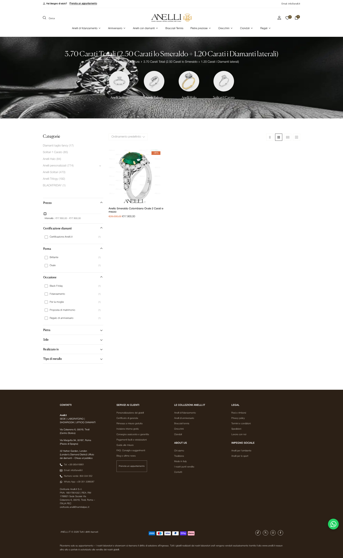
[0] (287, 19)
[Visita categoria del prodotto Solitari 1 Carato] (223, 81)
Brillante (54, 257)
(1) (64, 185)
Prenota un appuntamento (83, 3)
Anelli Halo (189, 97)
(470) (62, 172)
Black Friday (56, 286)
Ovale (53, 265)
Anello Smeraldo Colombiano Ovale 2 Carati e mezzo (136, 210)
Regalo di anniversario (61, 318)
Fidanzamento (57, 294)
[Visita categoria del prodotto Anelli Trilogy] (154, 81)
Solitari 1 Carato (224, 97)
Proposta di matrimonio (62, 310)
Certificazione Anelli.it (61, 237)
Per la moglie (57, 302)
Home (108, 62)
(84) (58, 159)
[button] (55, 4)
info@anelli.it (294, 4)
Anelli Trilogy (154, 97)
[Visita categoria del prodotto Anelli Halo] (189, 81)
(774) (70, 166)
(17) (71, 146)
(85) (65, 152)
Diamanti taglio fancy (55, 146)
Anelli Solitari (119, 97)
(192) (62, 179)
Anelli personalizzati (54, 166)
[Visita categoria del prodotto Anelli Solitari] (119, 81)
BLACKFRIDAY (52, 185)
